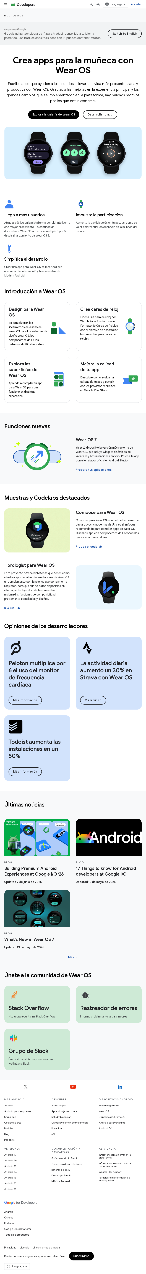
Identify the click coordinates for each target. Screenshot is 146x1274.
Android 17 (10, 1154)
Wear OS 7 (86, 440)
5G (53, 1134)
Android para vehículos (112, 1122)
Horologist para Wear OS (29, 565)
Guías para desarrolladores (66, 1164)
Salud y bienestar (61, 1117)
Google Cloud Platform (17, 1229)
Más (73, 957)
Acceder (136, 4)
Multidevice (13, 15)
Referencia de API (61, 1169)
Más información (25, 700)
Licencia (24, 1247)
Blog (6, 1134)
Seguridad (10, 1117)
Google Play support (110, 1172)
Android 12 (10, 1183)
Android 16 (10, 1160)
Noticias (8, 1128)
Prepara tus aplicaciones (93, 470)
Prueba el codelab (89, 547)
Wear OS (104, 1111)
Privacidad (57, 1128)
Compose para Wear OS (100, 512)
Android (9, 1105)
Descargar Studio (61, 1175)
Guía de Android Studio (64, 1158)
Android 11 (10, 1189)
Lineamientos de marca (46, 1247)
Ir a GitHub (12, 608)
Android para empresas (17, 1111)
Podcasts (9, 1139)
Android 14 (10, 1172)
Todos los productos (16, 1234)
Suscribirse (81, 1256)
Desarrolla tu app (100, 114)
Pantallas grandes (109, 1105)
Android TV (105, 1128)
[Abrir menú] (5, 4)
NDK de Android (60, 1181)
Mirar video (93, 700)
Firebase (9, 1223)
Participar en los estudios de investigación (114, 1179)
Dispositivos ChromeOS (112, 1117)
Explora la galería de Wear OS (53, 114)
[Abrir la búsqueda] (91, 4)
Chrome (8, 1217)
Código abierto (12, 1122)
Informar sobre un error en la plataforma (115, 1156)
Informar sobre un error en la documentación (115, 1165)
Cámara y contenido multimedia (69, 1122)
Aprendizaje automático (65, 1111)
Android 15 (10, 1166)
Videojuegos (58, 1105)
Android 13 (10, 1177)
